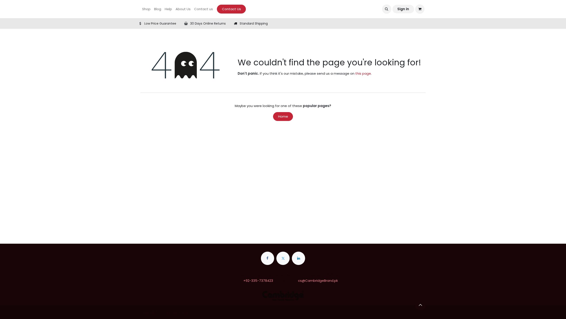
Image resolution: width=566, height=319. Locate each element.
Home (283, 116)
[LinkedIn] (298, 258)
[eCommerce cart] (419, 9)
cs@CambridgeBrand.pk (318, 280)
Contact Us (231, 9)
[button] (386, 9)
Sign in (403, 9)
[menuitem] (146, 9)
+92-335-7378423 (258, 280)
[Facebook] (267, 258)
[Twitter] (283, 258)
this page (363, 73)
